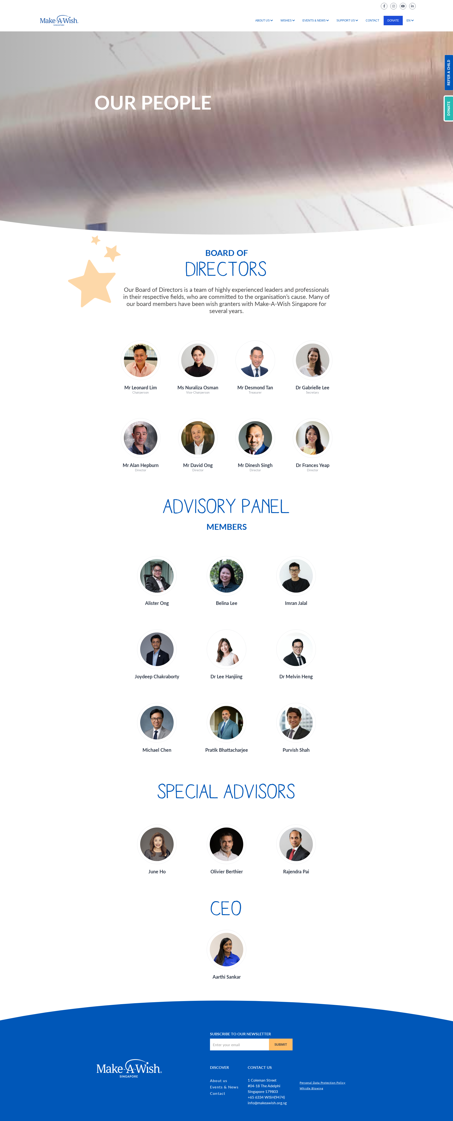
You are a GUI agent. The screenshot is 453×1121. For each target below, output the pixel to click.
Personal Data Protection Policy (322, 1082)
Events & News (314, 20)
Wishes (286, 20)
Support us (345, 20)
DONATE (449, 108)
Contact (372, 20)
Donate (393, 20)
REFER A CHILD (449, 73)
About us (262, 20)
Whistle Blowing (311, 1088)
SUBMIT (280, 1044)
